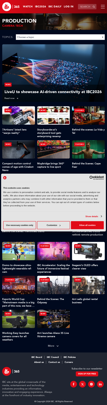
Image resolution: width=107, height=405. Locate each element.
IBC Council (53, 357)
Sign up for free (87, 373)
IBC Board (36, 357)
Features (79, 110)
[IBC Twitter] (82, 384)
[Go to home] (10, 6)
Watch (28, 6)
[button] (102, 6)
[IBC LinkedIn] (100, 384)
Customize (52, 225)
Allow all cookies (87, 225)
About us (39, 362)
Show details (91, 216)
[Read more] (53, 73)
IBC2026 (40, 6)
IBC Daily (55, 6)
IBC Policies (70, 357)
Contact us (54, 362)
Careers (69, 362)
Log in (69, 6)
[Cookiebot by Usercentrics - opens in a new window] (91, 178)
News (8, 85)
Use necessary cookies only (19, 225)
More (51, 345)
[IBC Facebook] (73, 384)
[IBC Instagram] (91, 384)
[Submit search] (93, 6)
